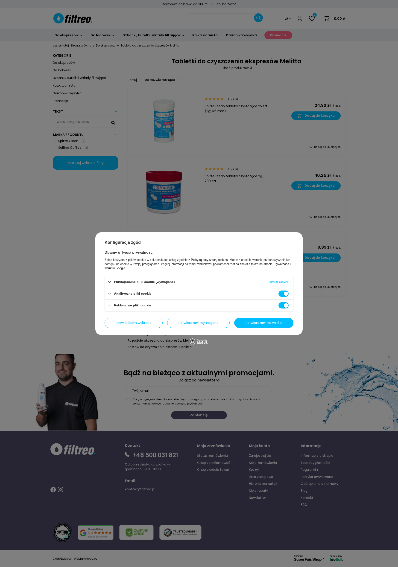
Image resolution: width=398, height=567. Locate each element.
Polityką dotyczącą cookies (209, 259)
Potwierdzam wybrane (134, 322)
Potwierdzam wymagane (199, 322)
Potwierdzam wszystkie (264, 322)
